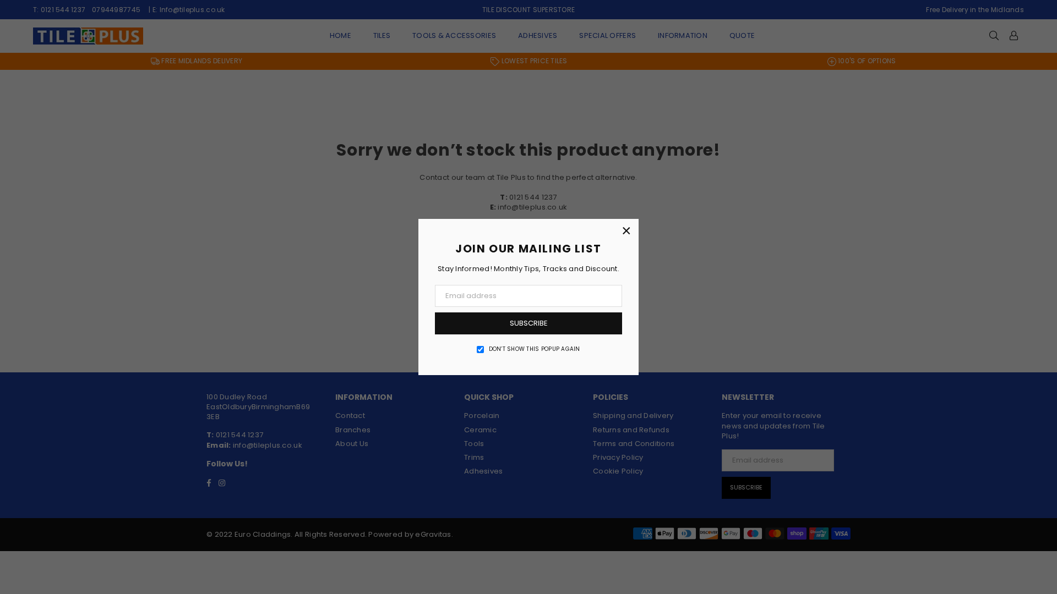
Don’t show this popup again (534, 349)
